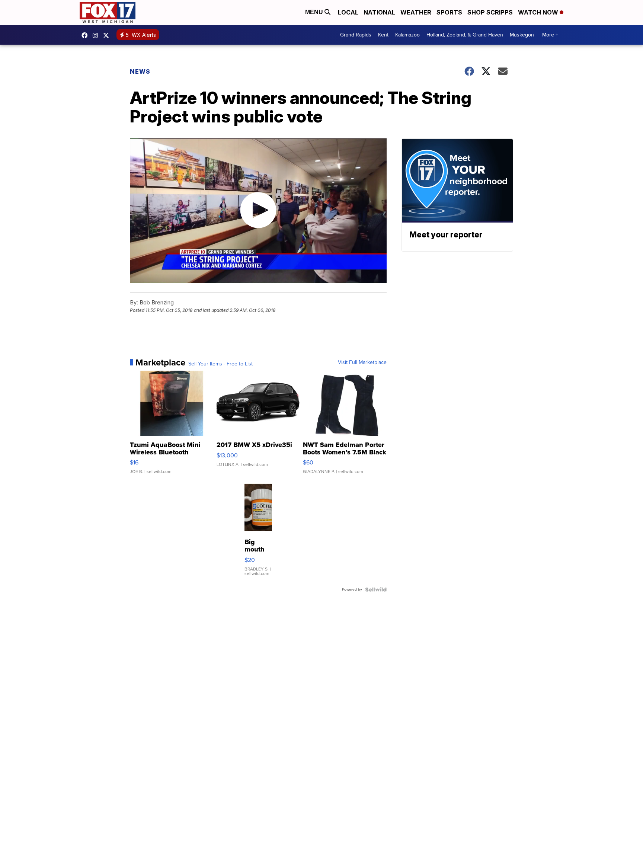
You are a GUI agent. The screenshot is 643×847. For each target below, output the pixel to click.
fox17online (86, 35)
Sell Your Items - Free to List (220, 364)
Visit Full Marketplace (362, 362)
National (379, 12)
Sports (449, 12)
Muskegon (522, 35)
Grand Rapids (355, 35)
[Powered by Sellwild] (376, 589)
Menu (314, 12)
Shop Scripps (490, 12)
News (140, 71)
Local (348, 12)
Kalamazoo (407, 35)
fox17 (108, 35)
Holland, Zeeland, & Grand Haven (464, 35)
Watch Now (539, 12)
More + (550, 35)
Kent (383, 35)
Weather (415, 12)
